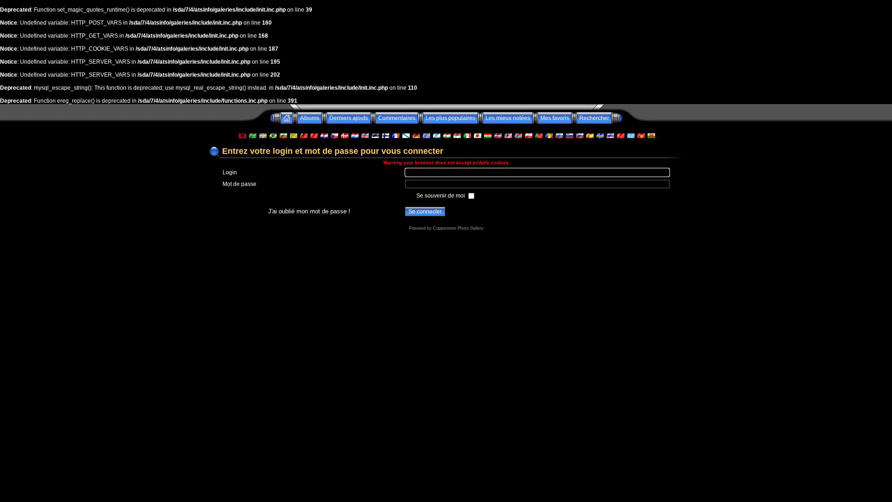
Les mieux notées (507, 118)
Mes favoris (554, 118)
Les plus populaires (450, 118)
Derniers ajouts (348, 118)
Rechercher (594, 118)
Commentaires (396, 118)
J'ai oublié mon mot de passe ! (309, 211)
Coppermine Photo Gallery (458, 228)
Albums (309, 118)
